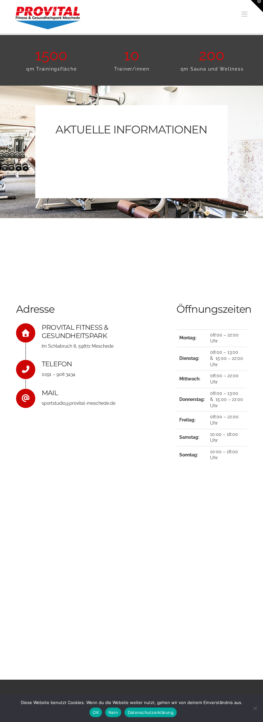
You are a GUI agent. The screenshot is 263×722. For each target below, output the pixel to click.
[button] (244, 14)
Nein (113, 712)
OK (96, 712)
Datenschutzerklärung (151, 712)
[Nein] (255, 708)
